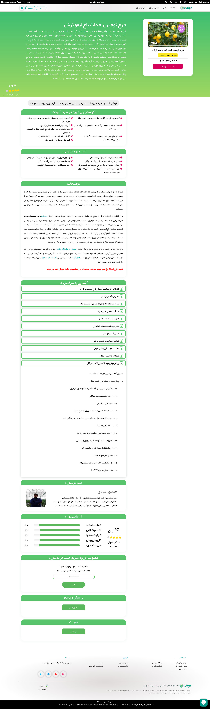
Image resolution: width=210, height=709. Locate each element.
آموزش (77, 257)
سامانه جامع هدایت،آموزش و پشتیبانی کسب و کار (161, 685)
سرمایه (44, 216)
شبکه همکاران (172, 38)
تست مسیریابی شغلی (96, 666)
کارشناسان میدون (49, 257)
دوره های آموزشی (172, 12)
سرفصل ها (96, 103)
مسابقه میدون (172, 33)
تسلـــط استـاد (93, 525)
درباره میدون (140, 7)
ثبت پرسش (73, 607)
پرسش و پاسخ (66, 103)
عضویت (30, 8)
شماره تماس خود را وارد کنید (73, 566)
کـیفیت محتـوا (93, 535)
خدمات (173, 7)
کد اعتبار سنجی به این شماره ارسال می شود (73, 570)
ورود (41, 8)
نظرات (33, 103)
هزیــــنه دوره (93, 545)
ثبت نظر (73, 631)
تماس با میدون (154, 7)
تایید (73, 585)
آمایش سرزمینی (172, 25)
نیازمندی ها (183, 669)
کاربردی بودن (93, 540)
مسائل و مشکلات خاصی (66, 249)
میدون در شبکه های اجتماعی (199, 2)
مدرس (82, 103)
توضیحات (112, 103)
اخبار (164, 7)
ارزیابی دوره (48, 103)
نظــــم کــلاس (93, 530)
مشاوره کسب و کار (172, 16)
